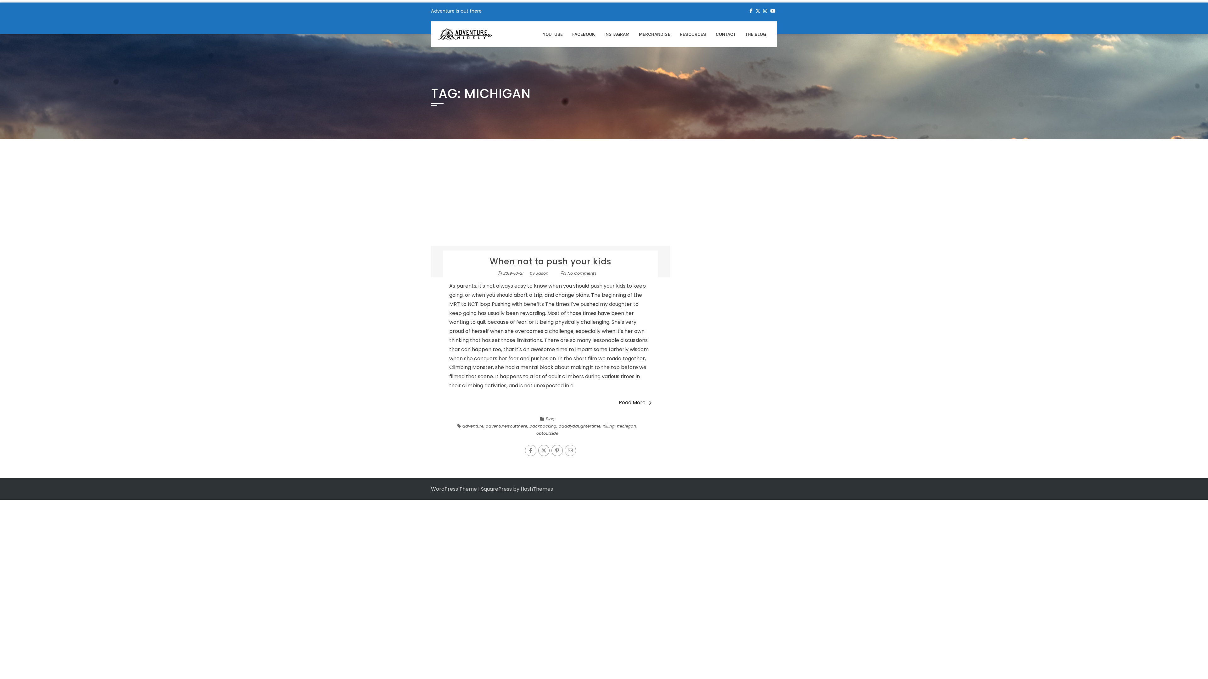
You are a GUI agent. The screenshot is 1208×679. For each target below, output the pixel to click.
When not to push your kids (550, 261)
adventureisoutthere (506, 426)
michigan (626, 426)
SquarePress (496, 489)
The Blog (755, 34)
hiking (609, 426)
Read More (632, 402)
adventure (473, 426)
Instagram (616, 34)
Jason (542, 273)
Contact (726, 34)
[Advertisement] (604, 199)
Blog (550, 419)
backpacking (542, 426)
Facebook (583, 34)
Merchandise (654, 34)
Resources (693, 34)
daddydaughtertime (580, 426)
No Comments (582, 273)
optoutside (547, 433)
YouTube (553, 34)
